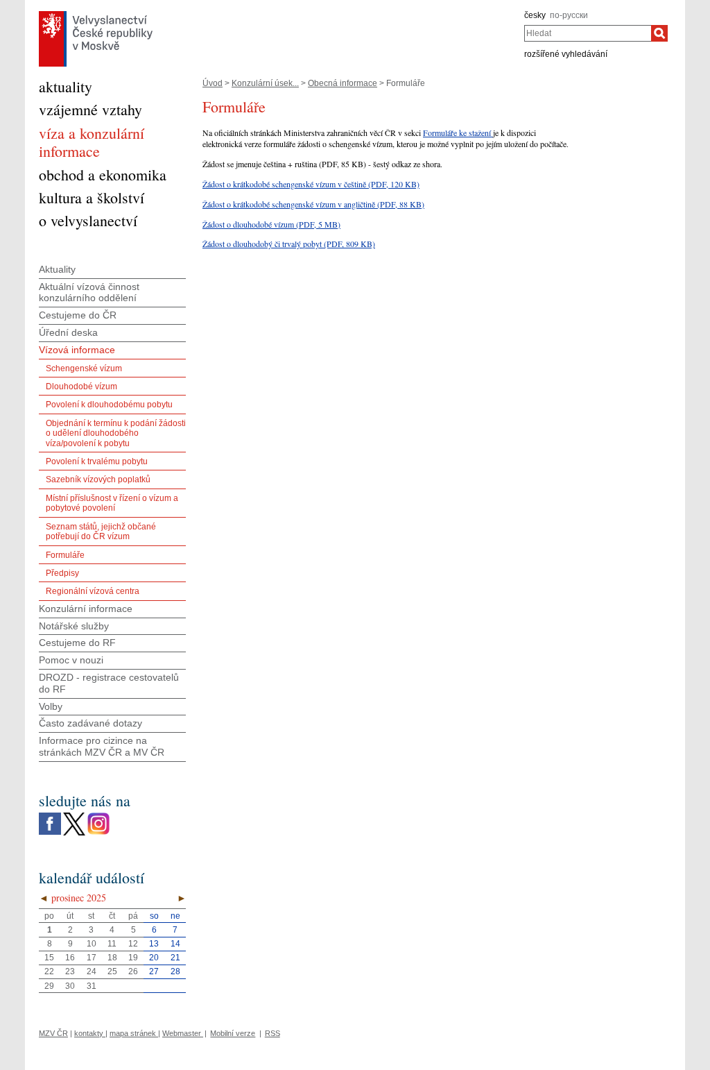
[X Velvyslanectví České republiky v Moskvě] (74, 816)
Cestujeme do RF (77, 642)
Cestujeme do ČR (77, 315)
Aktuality (57, 269)
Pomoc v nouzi (71, 659)
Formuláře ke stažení (458, 132)
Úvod (212, 83)
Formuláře (65, 555)
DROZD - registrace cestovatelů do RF (109, 683)
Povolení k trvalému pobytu (97, 461)
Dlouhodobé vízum (81, 386)
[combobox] (587, 33)
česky (535, 15)
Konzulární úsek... (265, 83)
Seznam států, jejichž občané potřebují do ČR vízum (101, 531)
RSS (272, 1033)
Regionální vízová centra (92, 591)
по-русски (569, 15)
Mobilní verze (232, 1033)
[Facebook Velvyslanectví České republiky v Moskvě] (50, 816)
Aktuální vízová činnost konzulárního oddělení (89, 292)
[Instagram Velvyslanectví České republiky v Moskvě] (98, 816)
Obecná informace (342, 83)
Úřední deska (68, 332)
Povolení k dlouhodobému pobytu (109, 404)
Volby (50, 706)
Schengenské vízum (84, 368)
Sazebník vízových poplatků (98, 479)
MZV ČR (53, 1033)
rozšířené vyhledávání (565, 54)
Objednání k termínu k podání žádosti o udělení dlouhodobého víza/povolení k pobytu (116, 433)
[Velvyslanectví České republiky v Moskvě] (96, 14)
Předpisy (62, 573)
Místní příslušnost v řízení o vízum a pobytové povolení (112, 503)
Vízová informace (77, 349)
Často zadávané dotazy (90, 723)
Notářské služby (74, 625)
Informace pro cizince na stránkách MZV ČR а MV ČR (101, 746)
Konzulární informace (85, 608)
